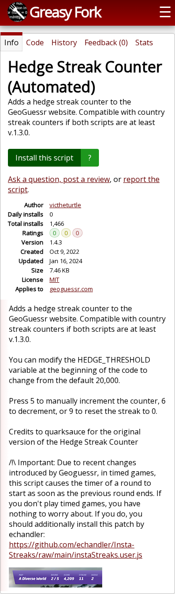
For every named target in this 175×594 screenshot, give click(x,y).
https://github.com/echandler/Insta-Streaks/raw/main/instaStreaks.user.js (75, 549)
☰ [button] (165, 11)
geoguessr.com (71, 289)
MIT (54, 279)
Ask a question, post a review (59, 179)
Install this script (44, 158)
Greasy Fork (65, 11)
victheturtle (65, 205)
